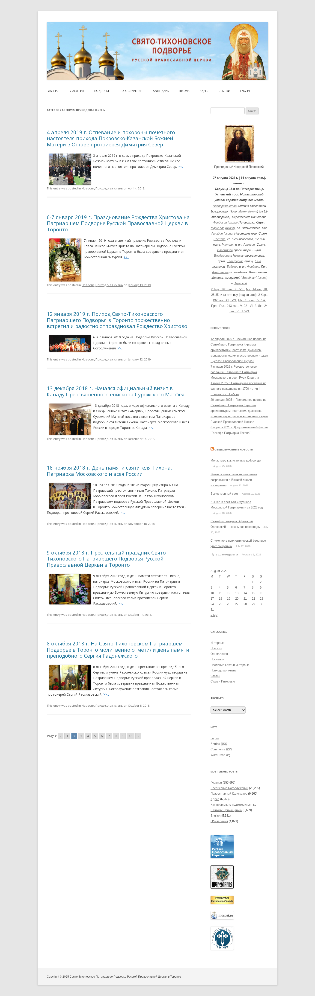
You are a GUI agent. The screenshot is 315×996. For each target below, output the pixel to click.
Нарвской (240, 283)
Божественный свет (224, 493)
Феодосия (220, 222)
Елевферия (235, 261)
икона (253, 211)
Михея (242, 211)
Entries (219, 744)
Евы (258, 261)
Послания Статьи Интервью (230, 665)
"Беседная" (249, 277)
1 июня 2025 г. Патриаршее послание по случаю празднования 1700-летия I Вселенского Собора (238, 388)
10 (130, 736)
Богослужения (131, 91)
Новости (88, 188)
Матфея (228, 244)
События (77, 91)
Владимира (225, 250)
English (245, 91)
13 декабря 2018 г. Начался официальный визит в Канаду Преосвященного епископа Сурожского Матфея (115, 391)
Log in (215, 738)
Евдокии (232, 266)
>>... (181, 166)
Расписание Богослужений (229, 788)
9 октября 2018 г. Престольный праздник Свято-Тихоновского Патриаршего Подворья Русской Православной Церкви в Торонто (107, 558)
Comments (221, 749)
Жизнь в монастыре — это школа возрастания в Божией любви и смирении (234, 480)
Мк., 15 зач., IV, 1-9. (252, 300)
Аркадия (217, 233)
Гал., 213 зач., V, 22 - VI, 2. (238, 306)
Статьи (215, 676)
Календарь (161, 91)
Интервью (217, 643)
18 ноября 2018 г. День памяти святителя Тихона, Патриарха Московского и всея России (109, 470)
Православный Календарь (229, 793)
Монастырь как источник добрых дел (236, 460)
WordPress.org (220, 755)
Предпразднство (225, 206)
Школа (184, 91)
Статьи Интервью (223, 681)
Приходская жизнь (109, 188)
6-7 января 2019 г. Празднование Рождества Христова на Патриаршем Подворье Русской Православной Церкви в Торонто (118, 223)
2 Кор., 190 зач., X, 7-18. (228, 289)
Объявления (219, 654)
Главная (53, 91)
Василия (219, 239)
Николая (238, 255)
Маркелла (217, 228)
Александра (220, 272)
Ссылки (224, 91)
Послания (217, 659)
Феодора (253, 266)
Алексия (249, 244)
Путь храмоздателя (224, 554)
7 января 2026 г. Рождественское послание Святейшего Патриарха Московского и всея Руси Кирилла (235, 372)
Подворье (102, 91)
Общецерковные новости (233, 449)
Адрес (204, 91)
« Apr (214, 615)
